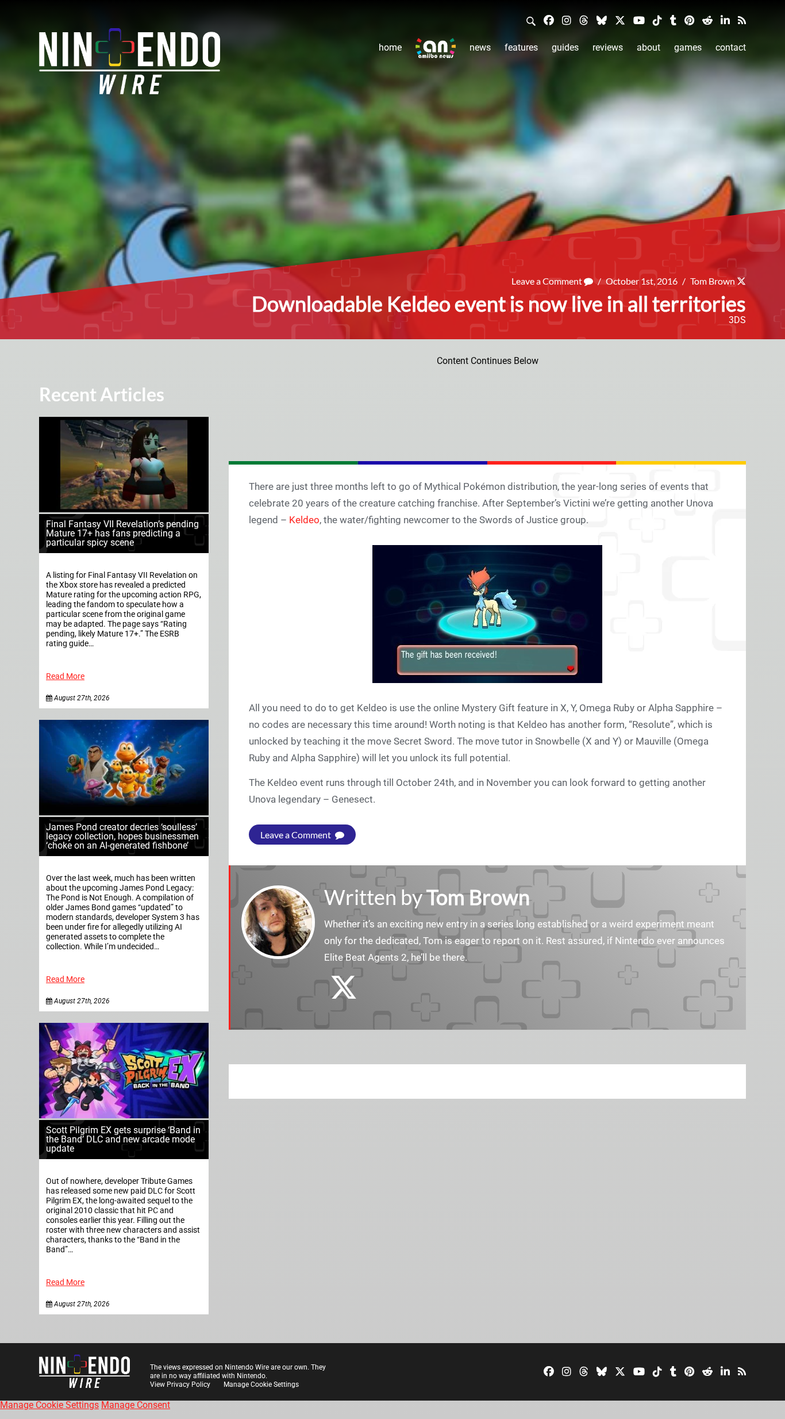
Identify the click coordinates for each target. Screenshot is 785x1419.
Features (521, 47)
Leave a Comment (547, 280)
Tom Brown (712, 280)
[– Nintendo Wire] (129, 65)
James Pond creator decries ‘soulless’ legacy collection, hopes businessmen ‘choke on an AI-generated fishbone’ (122, 836)
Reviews (607, 47)
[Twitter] (620, 19)
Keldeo (304, 520)
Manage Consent (135, 1404)
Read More (65, 676)
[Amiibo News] (435, 48)
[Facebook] (549, 19)
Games (688, 47)
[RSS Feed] (742, 19)
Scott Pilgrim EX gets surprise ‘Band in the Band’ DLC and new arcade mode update (123, 1139)
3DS (737, 320)
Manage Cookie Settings (261, 1384)
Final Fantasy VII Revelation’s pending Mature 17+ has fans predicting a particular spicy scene (122, 533)
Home (390, 47)
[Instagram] (566, 19)
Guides (565, 47)
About (648, 47)
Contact (730, 47)
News (480, 47)
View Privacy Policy (180, 1384)
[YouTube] (639, 19)
